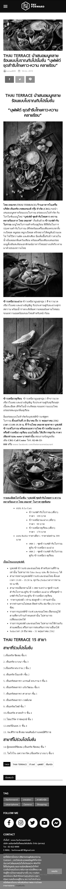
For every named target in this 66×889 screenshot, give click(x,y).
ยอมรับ (55, 871)
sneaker (27, 799)
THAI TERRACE (20, 764)
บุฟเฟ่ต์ (40, 764)
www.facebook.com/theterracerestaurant (33, 444)
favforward (12, 799)
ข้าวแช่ (32, 764)
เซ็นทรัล (49, 764)
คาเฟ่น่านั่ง (41, 799)
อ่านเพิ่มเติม (19, 885)
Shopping (42, 804)
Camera (28, 804)
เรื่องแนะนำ (9, 777)
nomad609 (11, 71)
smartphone (12, 804)
